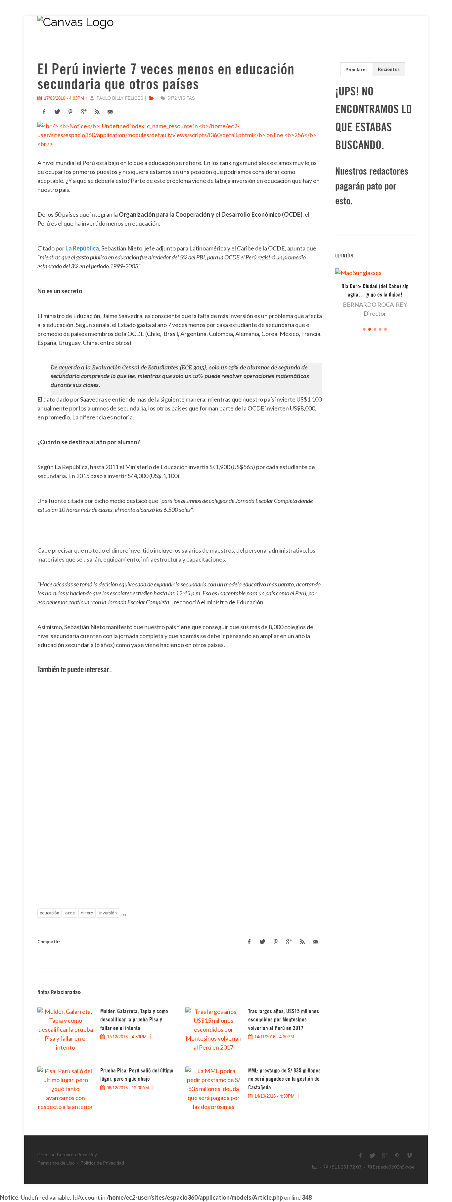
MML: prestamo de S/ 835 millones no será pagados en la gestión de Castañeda (284, 1079)
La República (82, 248)
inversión (108, 912)
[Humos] (209, 26)
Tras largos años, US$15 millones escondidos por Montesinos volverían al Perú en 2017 (283, 1020)
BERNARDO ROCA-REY (375, 304)
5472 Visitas (180, 98)
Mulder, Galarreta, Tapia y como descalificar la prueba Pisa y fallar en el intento (134, 1020)
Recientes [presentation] (389, 69)
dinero (87, 912)
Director (375, 313)
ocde (70, 912)
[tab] (356, 69)
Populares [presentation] (356, 69)
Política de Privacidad (102, 1163)
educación (49, 912)
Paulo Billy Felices (119, 98)
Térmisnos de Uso (56, 1163)
